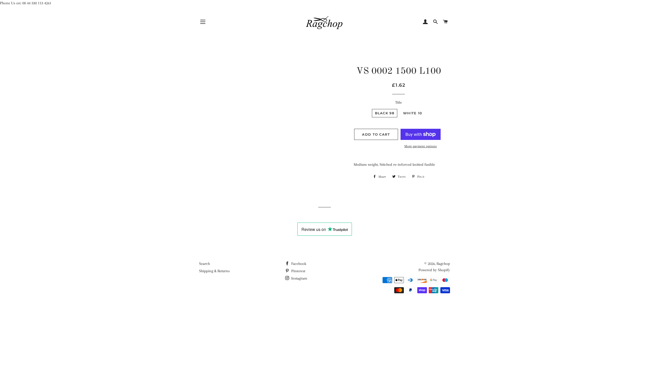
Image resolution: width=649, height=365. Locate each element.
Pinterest (297, 271)
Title (398, 102)
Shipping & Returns (214, 271)
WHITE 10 (412, 113)
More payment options (420, 146)
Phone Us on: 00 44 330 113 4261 (25, 3)
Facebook (298, 263)
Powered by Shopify (434, 270)
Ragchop (443, 263)
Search (204, 263)
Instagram (298, 278)
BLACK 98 (384, 113)
